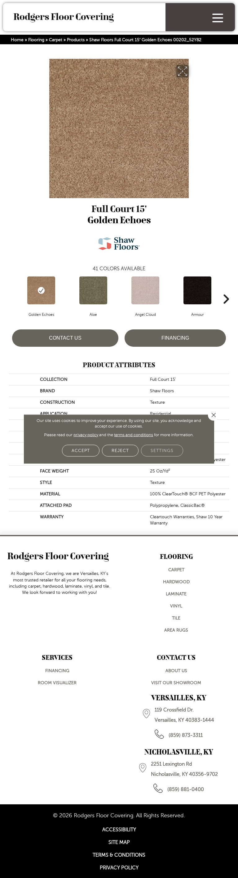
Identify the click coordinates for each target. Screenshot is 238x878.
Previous (12, 290)
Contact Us (65, 338)
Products (76, 39)
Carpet (55, 39)
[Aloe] (93, 290)
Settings (162, 450)
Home (17, 39)
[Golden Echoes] (41, 290)
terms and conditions (133, 435)
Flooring (36, 39)
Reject (120, 450)
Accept (81, 450)
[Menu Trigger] (217, 17)
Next (226, 290)
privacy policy (85, 435)
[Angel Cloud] (145, 290)
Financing (175, 338)
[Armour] (197, 290)
